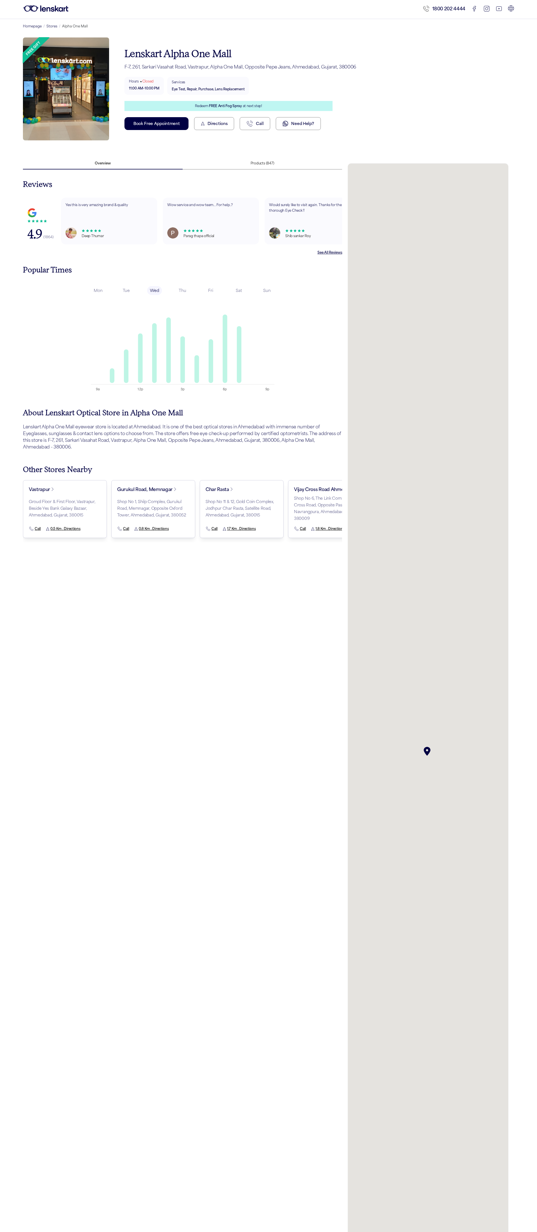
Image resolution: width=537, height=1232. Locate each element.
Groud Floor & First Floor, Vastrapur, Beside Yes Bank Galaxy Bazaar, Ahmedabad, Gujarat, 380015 (62, 508)
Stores (51, 26)
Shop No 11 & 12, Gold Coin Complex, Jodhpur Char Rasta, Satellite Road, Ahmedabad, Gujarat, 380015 (240, 508)
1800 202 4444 (448, 8)
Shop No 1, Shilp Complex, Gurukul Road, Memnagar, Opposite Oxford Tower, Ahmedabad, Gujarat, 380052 (151, 508)
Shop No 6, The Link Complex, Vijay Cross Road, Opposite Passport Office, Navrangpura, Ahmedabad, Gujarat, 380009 (329, 508)
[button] (428, 751)
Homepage (32, 26)
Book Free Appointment (156, 123)
